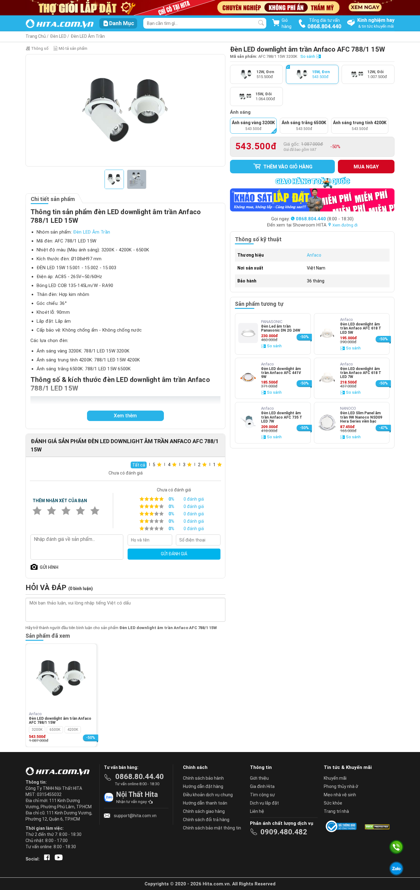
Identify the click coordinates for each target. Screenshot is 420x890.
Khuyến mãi (335, 778)
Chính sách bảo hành (203, 778)
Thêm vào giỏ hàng (287, 167)
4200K (72, 729)
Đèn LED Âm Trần (88, 36)
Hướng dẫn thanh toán (205, 803)
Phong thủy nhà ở (341, 786)
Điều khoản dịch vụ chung (208, 794)
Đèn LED (58, 36)
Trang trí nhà (336, 811)
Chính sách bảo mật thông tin (212, 827)
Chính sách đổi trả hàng (206, 819)
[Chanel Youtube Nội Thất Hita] (57, 859)
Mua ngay (366, 167)
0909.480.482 (283, 832)
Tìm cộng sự (262, 794)
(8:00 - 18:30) (325, 219)
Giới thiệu (259, 778)
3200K (37, 729)
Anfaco (314, 255)
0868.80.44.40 (139, 776)
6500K (55, 729)
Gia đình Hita (262, 786)
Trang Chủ (36, 36)
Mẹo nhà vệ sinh (340, 794)
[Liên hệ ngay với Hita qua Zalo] (396, 868)
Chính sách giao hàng (204, 811)
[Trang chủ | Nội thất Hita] (59, 24)
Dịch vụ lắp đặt (264, 803)
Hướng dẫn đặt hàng (203, 786)
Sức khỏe (333, 803)
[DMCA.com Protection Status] (377, 826)
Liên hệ (257, 811)
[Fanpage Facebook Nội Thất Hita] (46, 859)
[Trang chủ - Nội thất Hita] (59, 771)
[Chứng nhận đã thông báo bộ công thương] (342, 826)
